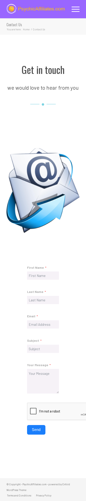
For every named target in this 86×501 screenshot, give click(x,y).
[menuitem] (73, 9)
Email (31, 316)
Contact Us (14, 24)
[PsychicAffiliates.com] (35, 9)
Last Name (35, 292)
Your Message (37, 365)
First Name (35, 267)
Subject (33, 340)
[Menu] (73, 9)
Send (36, 430)
